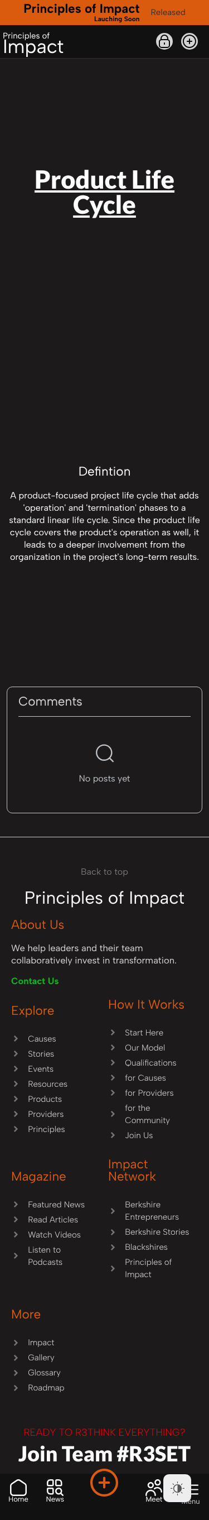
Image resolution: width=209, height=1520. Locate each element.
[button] (189, 41)
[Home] (18, 1487)
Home (18, 1499)
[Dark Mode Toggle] (177, 1488)
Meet (153, 1499)
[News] (55, 1487)
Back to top (104, 871)
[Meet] (153, 1487)
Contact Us (35, 981)
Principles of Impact (81, 11)
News (55, 1499)
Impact (33, 44)
